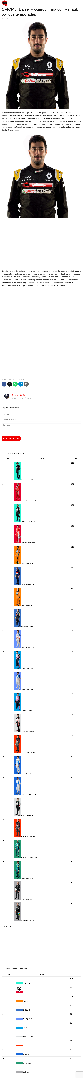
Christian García (18, 395)
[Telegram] (20, 384)
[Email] (26, 384)
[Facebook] (4, 384)
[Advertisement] (41, 234)
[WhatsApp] (15, 384)
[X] (9, 384)
